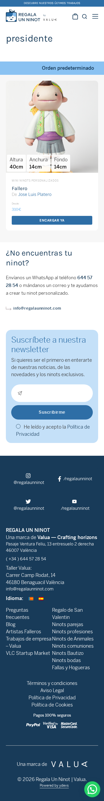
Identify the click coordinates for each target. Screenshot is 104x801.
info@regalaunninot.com (37, 308)
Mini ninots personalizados (35, 180)
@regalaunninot (29, 482)
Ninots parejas (67, 624)
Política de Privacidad (52, 698)
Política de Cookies (52, 705)
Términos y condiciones (52, 683)
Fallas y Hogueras (71, 667)
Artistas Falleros (23, 632)
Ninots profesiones (72, 632)
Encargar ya (52, 220)
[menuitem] (31, 598)
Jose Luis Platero (34, 194)
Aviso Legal (52, 690)
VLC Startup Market (28, 653)
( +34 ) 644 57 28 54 (26, 559)
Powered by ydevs (54, 785)
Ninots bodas (66, 660)
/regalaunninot (77, 479)
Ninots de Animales (73, 639)
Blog (10, 624)
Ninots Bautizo (67, 653)
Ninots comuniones (73, 646)
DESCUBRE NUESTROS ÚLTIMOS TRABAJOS (52, 3)
